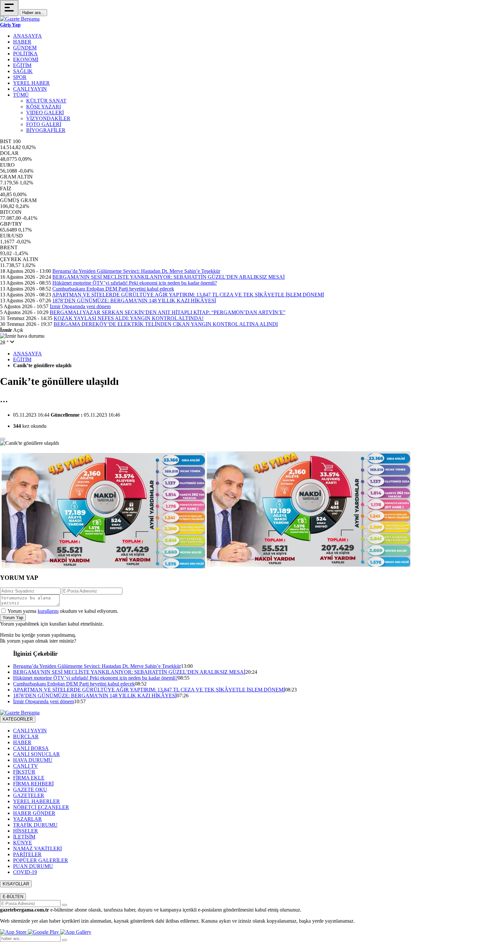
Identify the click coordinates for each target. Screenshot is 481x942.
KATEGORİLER (18, 719)
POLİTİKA (25, 53)
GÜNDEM (25, 47)
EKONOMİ (25, 59)
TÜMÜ (21, 95)
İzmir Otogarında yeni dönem (80, 306)
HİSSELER (25, 831)
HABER (22, 42)
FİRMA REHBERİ (33, 783)
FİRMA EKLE (29, 778)
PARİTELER (27, 854)
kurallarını (48, 611)
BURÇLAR (26, 736)
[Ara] (64, 940)
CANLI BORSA (31, 748)
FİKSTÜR (24, 772)
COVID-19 (25, 872)
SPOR (20, 77)
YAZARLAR (27, 819)
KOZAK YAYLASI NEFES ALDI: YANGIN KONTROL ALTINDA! (129, 318)
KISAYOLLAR (16, 883)
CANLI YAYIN (30, 89)
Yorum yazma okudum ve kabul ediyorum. (63, 611)
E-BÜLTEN (13, 896)
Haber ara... (33, 12)
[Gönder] (64, 905)
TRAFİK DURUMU (35, 825)
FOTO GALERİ (43, 124)
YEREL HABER (31, 83)
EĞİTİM (22, 65)
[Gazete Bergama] (20, 19)
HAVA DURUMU (32, 760)
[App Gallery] (75, 932)
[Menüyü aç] (9, 8)
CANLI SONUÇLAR (36, 754)
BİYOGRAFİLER (45, 130)
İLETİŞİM (24, 836)
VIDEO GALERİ (45, 112)
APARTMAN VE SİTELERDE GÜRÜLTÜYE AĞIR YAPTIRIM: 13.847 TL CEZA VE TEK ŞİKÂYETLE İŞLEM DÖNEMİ (188, 294)
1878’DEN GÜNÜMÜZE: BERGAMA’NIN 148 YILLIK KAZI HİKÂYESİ (134, 300)
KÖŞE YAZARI (43, 106)
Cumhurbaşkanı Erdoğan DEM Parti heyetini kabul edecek (113, 289)
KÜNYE (22, 842)
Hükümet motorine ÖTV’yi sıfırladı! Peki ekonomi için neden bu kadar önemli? (134, 283)
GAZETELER (28, 795)
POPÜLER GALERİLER (40, 860)
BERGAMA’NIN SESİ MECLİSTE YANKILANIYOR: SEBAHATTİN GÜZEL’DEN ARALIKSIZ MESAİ (168, 277)
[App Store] (14, 932)
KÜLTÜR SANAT (46, 101)
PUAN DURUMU (33, 866)
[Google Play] (44, 932)
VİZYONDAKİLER (48, 118)
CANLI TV (25, 766)
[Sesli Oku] (2, 439)
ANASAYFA (27, 36)
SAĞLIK (23, 71)
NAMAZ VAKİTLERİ (37, 848)
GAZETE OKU (30, 789)
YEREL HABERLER (36, 801)
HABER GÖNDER (34, 813)
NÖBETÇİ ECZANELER (41, 807)
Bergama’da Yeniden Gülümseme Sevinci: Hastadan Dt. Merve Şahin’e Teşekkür (136, 271)
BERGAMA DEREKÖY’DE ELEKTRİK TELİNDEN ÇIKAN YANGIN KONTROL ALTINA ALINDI (166, 324)
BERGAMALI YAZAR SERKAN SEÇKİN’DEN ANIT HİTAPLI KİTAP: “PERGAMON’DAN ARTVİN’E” (167, 312)
